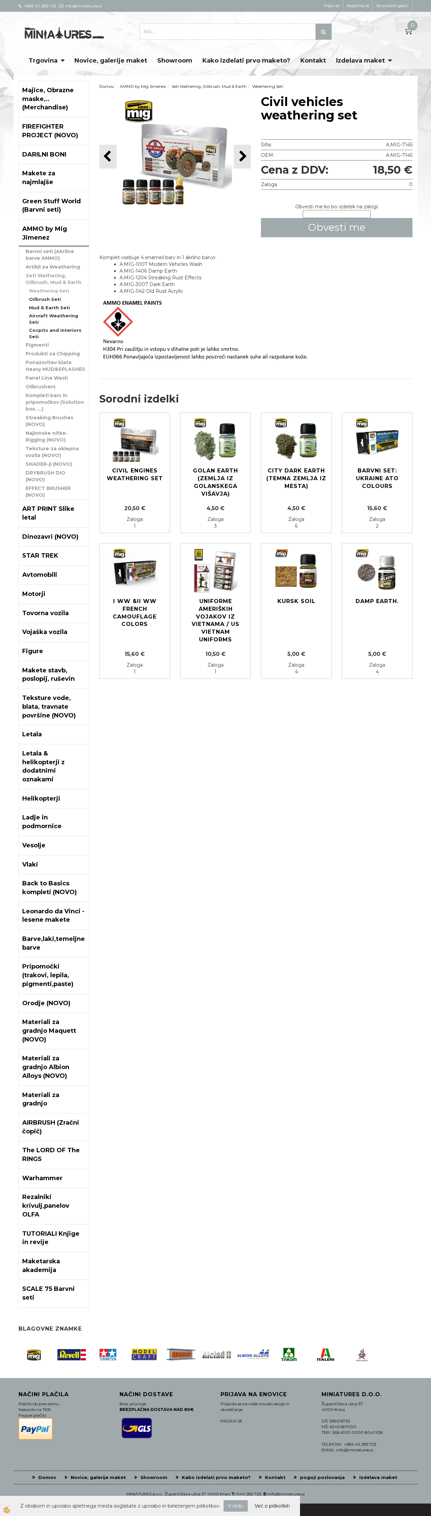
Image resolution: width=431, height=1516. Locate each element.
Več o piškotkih (272, 1506)
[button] (242, 157)
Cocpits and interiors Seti (55, 333)
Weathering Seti (49, 290)
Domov (106, 86)
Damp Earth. (377, 601)
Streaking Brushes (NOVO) (49, 421)
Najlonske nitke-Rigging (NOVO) (47, 436)
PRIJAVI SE (231, 1420)
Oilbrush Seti (45, 299)
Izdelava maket (360, 60)
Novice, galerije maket (110, 60)
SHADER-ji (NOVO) (49, 464)
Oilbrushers (41, 387)
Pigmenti (37, 345)
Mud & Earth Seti (49, 307)
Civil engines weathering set (135, 474)
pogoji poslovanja (322, 1477)
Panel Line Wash (47, 378)
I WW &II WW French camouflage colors (135, 613)
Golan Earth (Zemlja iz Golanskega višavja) (215, 482)
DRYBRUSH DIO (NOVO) (45, 476)
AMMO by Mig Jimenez (143, 86)
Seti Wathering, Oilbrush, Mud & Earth (53, 279)
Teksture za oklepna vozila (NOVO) (52, 452)
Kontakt (313, 60)
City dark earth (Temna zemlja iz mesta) (296, 478)
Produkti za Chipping (53, 354)
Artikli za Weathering (53, 267)
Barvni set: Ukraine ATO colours (377, 478)
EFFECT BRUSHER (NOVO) (48, 491)
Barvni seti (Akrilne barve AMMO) (50, 254)
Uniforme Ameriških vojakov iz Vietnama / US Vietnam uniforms (215, 620)
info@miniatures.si (286, 1493)
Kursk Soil (296, 601)
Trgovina (43, 60)
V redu (235, 1506)
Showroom (174, 60)
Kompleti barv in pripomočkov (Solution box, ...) (55, 402)
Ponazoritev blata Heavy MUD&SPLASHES (55, 365)
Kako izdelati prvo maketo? (246, 60)
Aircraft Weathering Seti (53, 319)
